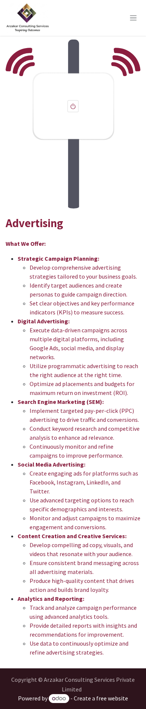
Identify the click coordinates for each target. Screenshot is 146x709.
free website (112, 698)
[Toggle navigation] (133, 17)
